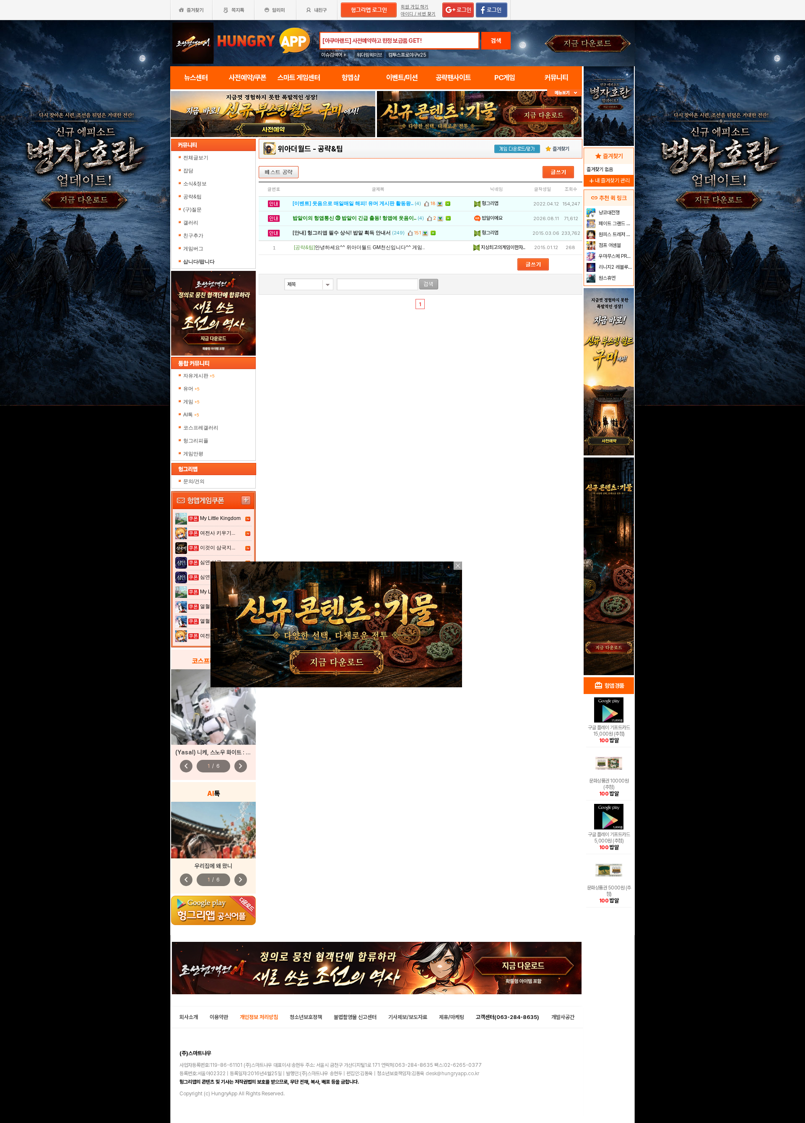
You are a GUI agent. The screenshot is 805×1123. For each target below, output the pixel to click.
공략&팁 (192, 197)
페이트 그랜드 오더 (615, 223)
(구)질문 (192, 210)
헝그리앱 (489, 203)
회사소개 (188, 1017)
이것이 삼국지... (217, 548)
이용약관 (219, 1017)
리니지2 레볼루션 (614, 267)
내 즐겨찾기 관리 (609, 180)
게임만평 (193, 454)
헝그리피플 (195, 441)
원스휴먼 (606, 278)
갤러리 (190, 223)
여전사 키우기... (217, 533)
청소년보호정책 (306, 1017)
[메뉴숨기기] (564, 92)
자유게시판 (199, 376)
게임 (191, 402)
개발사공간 (562, 1017)
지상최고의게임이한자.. (502, 247)
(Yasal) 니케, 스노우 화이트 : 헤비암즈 (220, 752)
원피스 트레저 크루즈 (615, 234)
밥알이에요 (491, 218)
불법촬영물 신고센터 (355, 1017)
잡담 (188, 171)
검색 (496, 40)
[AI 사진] (213, 830)
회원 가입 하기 (414, 7)
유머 (191, 389)
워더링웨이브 (369, 55)
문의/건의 (194, 481)
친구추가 (193, 236)
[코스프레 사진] (213, 707)
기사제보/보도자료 (407, 1017)
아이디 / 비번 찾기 (418, 14)
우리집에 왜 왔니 (213, 866)
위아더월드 (294, 148)
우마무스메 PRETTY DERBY (615, 256)
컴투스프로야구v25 (407, 55)
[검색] (428, 284)
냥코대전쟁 (608, 213)
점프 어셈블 (609, 245)
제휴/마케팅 (451, 1017)
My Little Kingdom (220, 518)
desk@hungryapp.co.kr (452, 1073)
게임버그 (193, 249)
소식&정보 (195, 184)
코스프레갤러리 (200, 428)
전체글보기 (195, 158)
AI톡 (191, 415)
